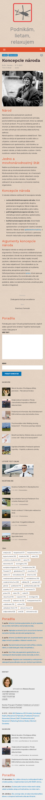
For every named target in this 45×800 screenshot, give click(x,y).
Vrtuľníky (29, 713)
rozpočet (21, 597)
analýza (7, 553)
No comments (34, 741)
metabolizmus (32, 578)
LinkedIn (5, 699)
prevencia (30, 589)
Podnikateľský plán (27, 718)
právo (28, 273)
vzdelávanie (8, 604)
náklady (25, 582)
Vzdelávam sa (28, 705)
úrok (20, 612)
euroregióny (21, 564)
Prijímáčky (20, 716)
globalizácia (19, 571)
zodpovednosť (9, 612)
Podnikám (19, 705)
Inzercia (12, 707)
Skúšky (27, 721)
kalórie (6, 575)
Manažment (12, 716)
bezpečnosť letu (34, 553)
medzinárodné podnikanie (13, 578)
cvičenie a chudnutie (12, 560)
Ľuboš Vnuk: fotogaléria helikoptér (23, 522)
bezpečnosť (19, 553)
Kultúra (21, 721)
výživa (21, 604)
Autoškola (36, 713)
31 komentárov (23, 490)
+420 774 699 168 (8, 697)
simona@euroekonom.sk (10, 691)
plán (5, 586)
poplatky (7, 589)
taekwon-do (18, 601)
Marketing (14, 721)
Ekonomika (5, 718)
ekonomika (8, 564)
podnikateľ (16, 586)
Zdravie (12, 718)
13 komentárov (22, 539)
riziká (25, 593)
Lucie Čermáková (24, 741)
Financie (36, 716)
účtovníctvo (31, 612)
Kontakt (19, 707)
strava (6, 601)
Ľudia (5, 55)
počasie (18, 589)
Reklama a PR (20, 713)
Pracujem (13, 55)
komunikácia (18, 575)
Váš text (5, 332)
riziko (16, 593)
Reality (4, 716)
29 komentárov (23, 504)
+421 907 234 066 (8, 694)
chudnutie (24, 556)
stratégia (33, 597)
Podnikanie (28, 716)
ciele (35, 556)
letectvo (31, 575)
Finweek (7, 571)
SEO (14, 713)
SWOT (18, 718)
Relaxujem (5, 707)
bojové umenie (9, 556)
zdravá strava (26, 608)
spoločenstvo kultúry (33, 230)
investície (32, 571)
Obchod (32, 721)
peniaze (36, 582)
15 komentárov (23, 516)
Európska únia (28, 567)
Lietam (36, 705)
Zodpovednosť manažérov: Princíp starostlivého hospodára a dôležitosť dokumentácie (24, 402)
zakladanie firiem (10, 608)
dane (26, 560)
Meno (4, 363)
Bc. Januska (8, 65)
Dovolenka (5, 724)
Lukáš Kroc (22, 765)
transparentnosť (34, 601)
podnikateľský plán (32, 586)
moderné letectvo (11, 582)
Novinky (4, 705)
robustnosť (8, 597)
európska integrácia (11, 567)
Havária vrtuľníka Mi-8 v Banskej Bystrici (25, 487)
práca (6, 593)
